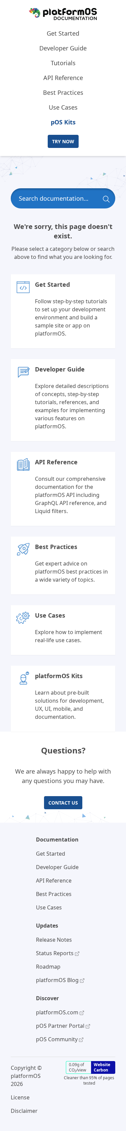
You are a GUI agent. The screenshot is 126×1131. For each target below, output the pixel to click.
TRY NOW (63, 141)
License (20, 1097)
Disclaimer (24, 1111)
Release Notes (54, 939)
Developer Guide (63, 48)
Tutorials (63, 63)
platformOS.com (58, 1012)
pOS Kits (63, 122)
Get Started (63, 33)
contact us (63, 803)
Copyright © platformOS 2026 (26, 1076)
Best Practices (63, 92)
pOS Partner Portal (61, 1025)
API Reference (63, 78)
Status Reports (55, 953)
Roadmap (48, 966)
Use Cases (63, 107)
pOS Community (57, 1039)
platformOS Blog (58, 980)
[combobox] (63, 198)
